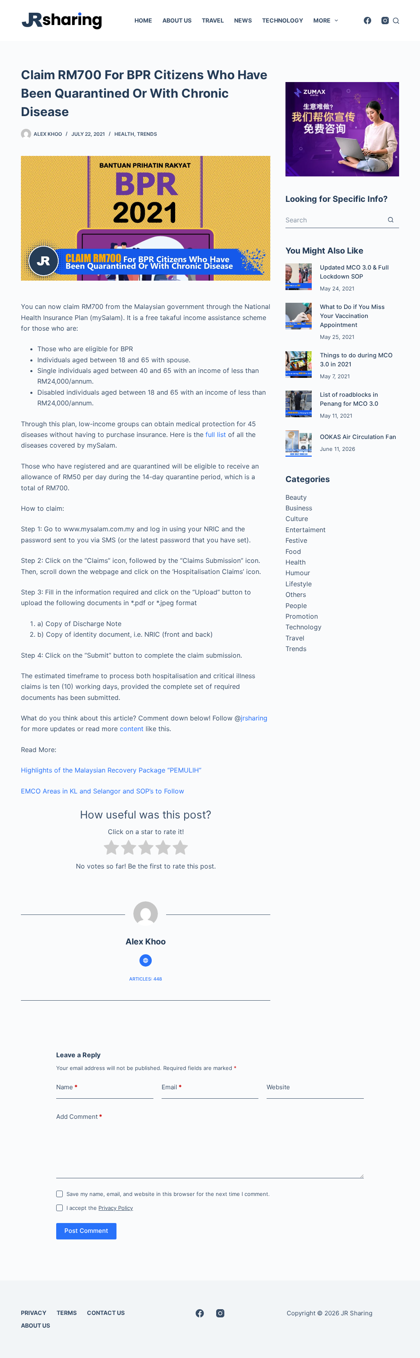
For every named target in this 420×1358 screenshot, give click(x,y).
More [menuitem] (322, 20)
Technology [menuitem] (282, 20)
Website (278, 1087)
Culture (296, 518)
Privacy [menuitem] (33, 1312)
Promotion (301, 616)
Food (293, 551)
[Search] (396, 21)
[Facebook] (367, 20)
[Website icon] (145, 960)
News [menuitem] (243, 20)
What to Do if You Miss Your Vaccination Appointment (352, 316)
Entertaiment (305, 530)
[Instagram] (385, 20)
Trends (147, 134)
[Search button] (391, 220)
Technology (303, 627)
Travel (294, 638)
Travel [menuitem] (213, 20)
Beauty (296, 497)
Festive (296, 540)
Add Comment (79, 1116)
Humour (297, 573)
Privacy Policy (115, 1208)
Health (124, 134)
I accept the (99, 1208)
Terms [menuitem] (67, 1312)
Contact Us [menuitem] (106, 1312)
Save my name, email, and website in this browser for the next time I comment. (168, 1194)
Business (298, 508)
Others (295, 594)
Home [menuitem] (143, 20)
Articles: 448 (145, 979)
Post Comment (86, 1231)
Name (67, 1087)
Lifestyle (298, 584)
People (296, 605)
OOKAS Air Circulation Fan (358, 437)
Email (172, 1087)
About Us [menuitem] (177, 20)
